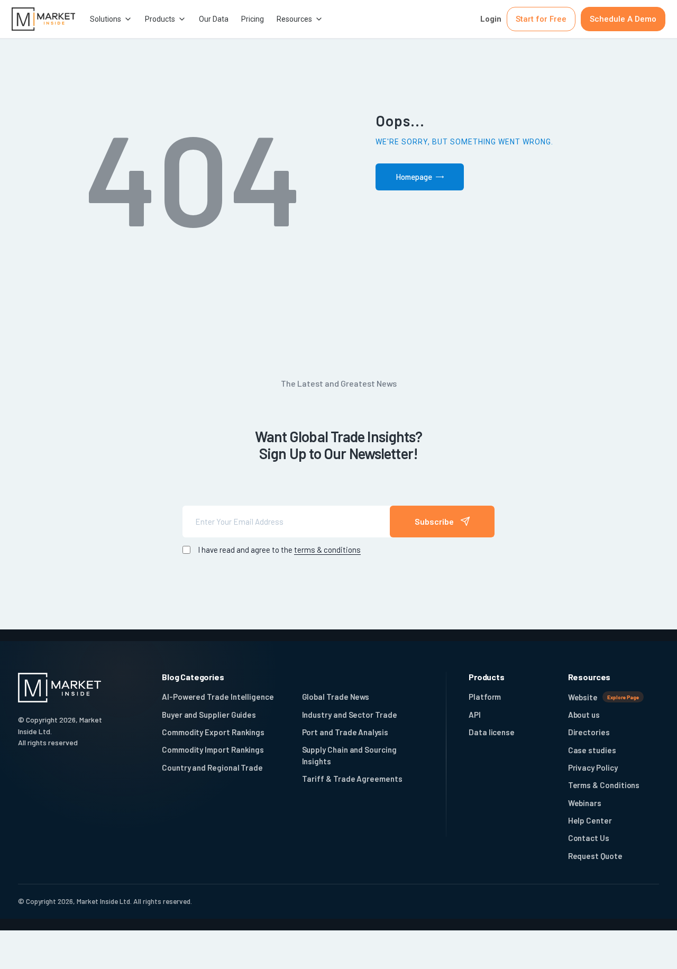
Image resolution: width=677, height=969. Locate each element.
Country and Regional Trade (212, 767)
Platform (485, 696)
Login (490, 19)
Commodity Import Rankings (213, 749)
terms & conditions (327, 549)
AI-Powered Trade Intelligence (218, 696)
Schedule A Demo (623, 19)
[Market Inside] (43, 18)
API (475, 714)
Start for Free (541, 19)
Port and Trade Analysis (345, 732)
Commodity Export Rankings (213, 732)
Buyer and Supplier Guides (209, 714)
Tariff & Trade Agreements (352, 778)
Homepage (414, 176)
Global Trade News (336, 696)
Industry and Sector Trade (349, 714)
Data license (492, 732)
